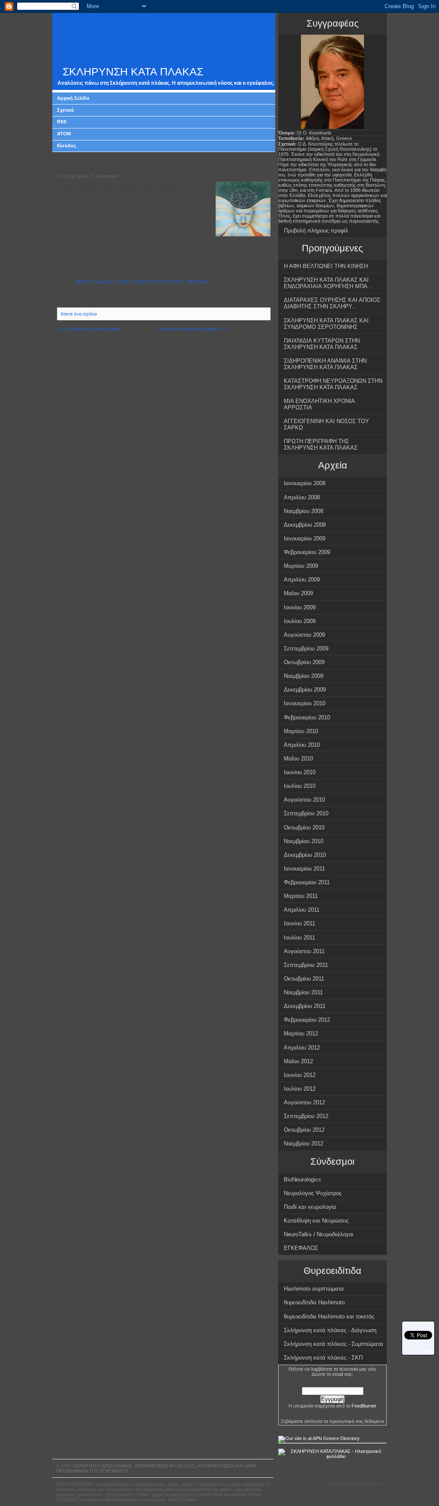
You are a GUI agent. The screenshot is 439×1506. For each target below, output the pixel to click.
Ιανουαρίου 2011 (304, 868)
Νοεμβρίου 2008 (303, 511)
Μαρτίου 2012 (301, 1033)
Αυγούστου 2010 (304, 799)
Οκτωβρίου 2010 (304, 827)
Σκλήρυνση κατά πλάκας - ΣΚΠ (323, 1357)
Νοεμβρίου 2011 (303, 992)
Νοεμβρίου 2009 (303, 676)
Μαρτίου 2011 (301, 896)
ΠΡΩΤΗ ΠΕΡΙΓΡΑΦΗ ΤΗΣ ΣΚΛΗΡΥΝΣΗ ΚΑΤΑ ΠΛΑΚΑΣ (321, 444)
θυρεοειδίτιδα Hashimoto (314, 1302)
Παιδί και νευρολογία (310, 1207)
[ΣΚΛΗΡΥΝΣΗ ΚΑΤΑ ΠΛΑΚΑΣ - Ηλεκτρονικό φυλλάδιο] (332, 1456)
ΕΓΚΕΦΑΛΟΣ (301, 1248)
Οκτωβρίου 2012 (304, 1130)
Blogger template (344, 1483)
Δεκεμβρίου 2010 (305, 855)
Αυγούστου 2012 (304, 1102)
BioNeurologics (302, 1179)
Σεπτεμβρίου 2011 (306, 965)
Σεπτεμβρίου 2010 (306, 813)
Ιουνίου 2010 (300, 772)
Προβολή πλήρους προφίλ (316, 230)
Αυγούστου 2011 (304, 951)
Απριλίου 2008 (302, 497)
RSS (61, 121)
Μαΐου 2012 (298, 1061)
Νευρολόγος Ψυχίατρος (313, 1193)
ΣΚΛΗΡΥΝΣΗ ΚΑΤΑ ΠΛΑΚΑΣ (133, 72)
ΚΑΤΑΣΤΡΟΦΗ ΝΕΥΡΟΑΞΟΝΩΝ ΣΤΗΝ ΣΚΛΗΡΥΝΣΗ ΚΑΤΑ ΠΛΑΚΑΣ (333, 384)
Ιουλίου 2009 (300, 621)
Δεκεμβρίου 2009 (305, 689)
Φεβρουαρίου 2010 (307, 717)
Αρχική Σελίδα (73, 98)
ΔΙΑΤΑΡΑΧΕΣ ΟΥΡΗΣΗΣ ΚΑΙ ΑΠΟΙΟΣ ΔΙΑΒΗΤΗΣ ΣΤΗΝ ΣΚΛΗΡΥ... (332, 303)
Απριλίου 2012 (302, 1047)
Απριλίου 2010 (302, 745)
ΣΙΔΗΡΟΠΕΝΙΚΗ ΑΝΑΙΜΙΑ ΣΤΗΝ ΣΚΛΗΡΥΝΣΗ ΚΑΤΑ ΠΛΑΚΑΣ (325, 364)
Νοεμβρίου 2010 (303, 841)
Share (426, 1351)
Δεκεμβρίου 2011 (304, 1006)
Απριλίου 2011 (301, 910)
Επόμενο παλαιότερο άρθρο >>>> (193, 328)
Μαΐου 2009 (298, 593)
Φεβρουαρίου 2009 (307, 552)
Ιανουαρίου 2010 (304, 703)
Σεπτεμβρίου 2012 (306, 1116)
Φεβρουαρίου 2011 (307, 882)
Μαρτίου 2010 (301, 731)
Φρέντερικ (197, 281)
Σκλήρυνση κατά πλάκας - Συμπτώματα (333, 1344)
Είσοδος (66, 145)
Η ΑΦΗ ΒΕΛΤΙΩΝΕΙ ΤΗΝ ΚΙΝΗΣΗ (326, 266)
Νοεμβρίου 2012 (303, 1143)
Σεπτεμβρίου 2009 (306, 648)
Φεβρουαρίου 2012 (307, 1020)
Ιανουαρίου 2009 (304, 538)
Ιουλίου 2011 (299, 937)
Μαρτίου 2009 (301, 566)
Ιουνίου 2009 (300, 607)
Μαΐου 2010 (298, 758)
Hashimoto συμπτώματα (314, 1288)
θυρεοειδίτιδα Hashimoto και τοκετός (329, 1316)
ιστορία (122, 281)
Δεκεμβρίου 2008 (305, 525)
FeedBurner (364, 1405)
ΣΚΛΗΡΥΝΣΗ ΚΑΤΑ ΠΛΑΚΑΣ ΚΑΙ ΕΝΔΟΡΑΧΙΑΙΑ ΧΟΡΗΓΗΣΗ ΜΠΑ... (328, 283)
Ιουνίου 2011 (299, 923)
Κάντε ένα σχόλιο (79, 313)
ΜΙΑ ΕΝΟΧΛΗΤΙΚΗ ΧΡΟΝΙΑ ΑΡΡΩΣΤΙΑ (319, 404)
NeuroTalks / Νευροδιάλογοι (318, 1234)
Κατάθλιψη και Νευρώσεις (316, 1220)
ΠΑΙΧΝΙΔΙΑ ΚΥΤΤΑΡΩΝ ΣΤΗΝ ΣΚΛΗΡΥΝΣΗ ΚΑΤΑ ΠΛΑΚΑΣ (322, 343)
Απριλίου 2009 (302, 579)
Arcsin (375, 1483)
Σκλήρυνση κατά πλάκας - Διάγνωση (330, 1330)
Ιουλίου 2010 (300, 786)
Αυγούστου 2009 (304, 635)
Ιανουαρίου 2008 (304, 483)
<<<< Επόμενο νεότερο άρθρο (89, 328)
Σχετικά (65, 110)
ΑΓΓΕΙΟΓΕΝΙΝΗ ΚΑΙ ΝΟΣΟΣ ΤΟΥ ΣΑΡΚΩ (326, 424)
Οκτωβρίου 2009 (304, 662)
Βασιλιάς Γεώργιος (94, 281)
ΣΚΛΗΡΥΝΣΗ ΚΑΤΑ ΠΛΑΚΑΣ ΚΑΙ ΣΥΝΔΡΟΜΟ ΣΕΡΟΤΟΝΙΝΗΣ (326, 323)
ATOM (64, 133)
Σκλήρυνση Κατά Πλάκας (158, 281)
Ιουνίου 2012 (300, 1075)
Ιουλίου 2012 (300, 1089)
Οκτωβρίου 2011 (304, 978)
